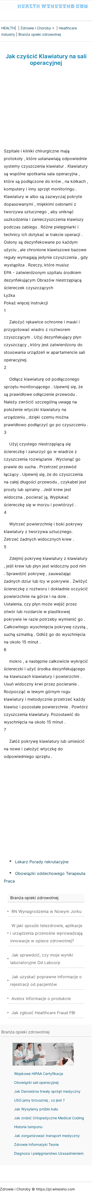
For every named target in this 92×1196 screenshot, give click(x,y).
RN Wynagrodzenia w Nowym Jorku (47, 911)
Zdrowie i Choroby (35, 28)
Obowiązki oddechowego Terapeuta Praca (44, 877)
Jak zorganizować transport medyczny (47, 1135)
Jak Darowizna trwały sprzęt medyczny (47, 1091)
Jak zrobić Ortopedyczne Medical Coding (49, 1118)
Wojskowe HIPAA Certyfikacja (38, 1073)
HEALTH (8, 28)
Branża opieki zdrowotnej (39, 34)
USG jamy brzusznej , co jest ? (39, 1100)
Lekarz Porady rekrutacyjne (41, 861)
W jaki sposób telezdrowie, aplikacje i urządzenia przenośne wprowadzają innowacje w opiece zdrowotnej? (46, 933)
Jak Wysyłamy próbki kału (36, 1109)
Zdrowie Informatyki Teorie (36, 1144)
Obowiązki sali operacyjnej (36, 1082)
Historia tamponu (28, 1127)
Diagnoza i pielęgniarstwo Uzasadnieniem (49, 1153)
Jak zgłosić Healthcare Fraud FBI (43, 1012)
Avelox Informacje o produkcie (41, 998)
